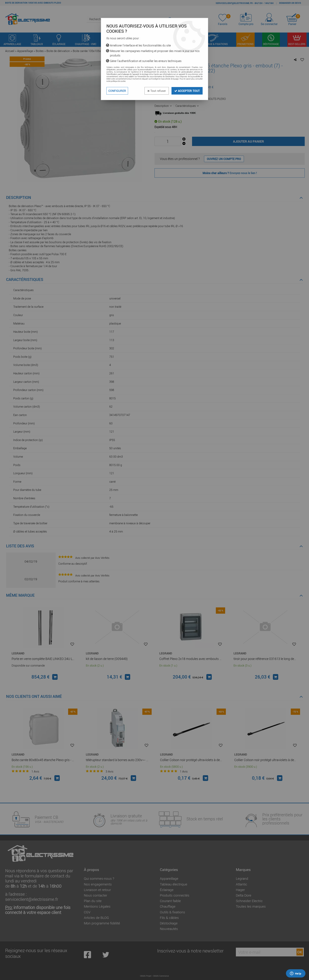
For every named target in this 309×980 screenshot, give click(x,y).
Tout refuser (158, 91)
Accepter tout (188, 91)
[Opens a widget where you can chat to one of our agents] (295, 973)
